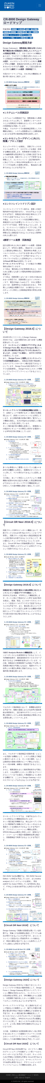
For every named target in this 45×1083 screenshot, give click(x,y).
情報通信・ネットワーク (10, 35)
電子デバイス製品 (25, 35)
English (27, 1077)
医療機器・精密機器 (16, 32)
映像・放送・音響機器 (31, 32)
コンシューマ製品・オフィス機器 (13, 38)
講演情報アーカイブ (25, 1075)
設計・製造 (29, 38)
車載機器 (6, 32)
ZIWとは (15, 1075)
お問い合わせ (19, 1077)
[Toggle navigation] (39, 5)
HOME (8, 1075)
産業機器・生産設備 (17, 29)
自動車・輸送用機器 (31, 29)
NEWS (36, 1075)
